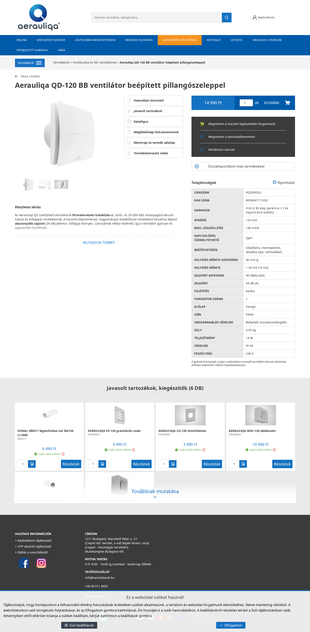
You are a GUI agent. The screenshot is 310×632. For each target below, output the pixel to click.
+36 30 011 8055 (96, 586)
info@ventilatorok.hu (100, 578)
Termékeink (61, 62)
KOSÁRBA (271, 102)
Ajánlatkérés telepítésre (180, 40)
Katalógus (141, 121)
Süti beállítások (82, 625)
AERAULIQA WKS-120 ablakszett (252, 431)
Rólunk (22, 40)
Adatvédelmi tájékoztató (34, 540)
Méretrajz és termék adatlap (154, 143)
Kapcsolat (214, 40)
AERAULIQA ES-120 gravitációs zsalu (114, 431)
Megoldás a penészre (267, 40)
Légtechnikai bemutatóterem (95, 40)
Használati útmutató (149, 100)
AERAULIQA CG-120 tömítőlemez (182, 431)
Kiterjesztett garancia (32, 50)
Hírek (61, 50)
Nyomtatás (286, 182)
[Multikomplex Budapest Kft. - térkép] (219, 559)
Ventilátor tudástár (51, 40)
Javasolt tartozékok (148, 111)
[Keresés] (227, 17)
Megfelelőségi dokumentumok (156, 132)
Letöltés (237, 40)
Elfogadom (233, 625)
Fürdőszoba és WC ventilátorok (94, 62)
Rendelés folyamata (139, 40)
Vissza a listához (30, 76)
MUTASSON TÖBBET (99, 242)
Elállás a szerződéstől (33, 552)
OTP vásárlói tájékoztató (34, 546)
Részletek (71, 464)
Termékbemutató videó (151, 153)
